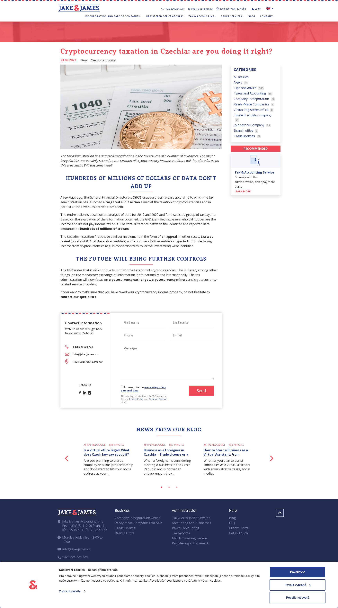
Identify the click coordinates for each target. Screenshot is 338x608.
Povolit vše (297, 572)
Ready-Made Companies (253, 104)
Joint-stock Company (252, 125)
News (240, 82)
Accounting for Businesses (191, 523)
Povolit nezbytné (297, 597)
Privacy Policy (136, 399)
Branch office (245, 130)
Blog (251, 16)
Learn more (243, 191)
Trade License (125, 528)
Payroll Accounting (185, 528)
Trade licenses (247, 136)
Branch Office (125, 533)
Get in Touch (238, 533)
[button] (66, 458)
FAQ (232, 523)
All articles (241, 77)
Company (266, 16)
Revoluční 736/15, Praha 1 (88, 361)
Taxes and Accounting (252, 93)
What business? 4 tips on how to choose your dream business (109, 452)
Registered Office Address (165, 16)
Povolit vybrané (295, 584)
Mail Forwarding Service (189, 538)
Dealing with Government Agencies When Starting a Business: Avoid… (224, 454)
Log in (258, 8)
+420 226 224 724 (174, 8)
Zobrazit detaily (70, 591)
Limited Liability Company (252, 117)
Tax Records (181, 533)
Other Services (231, 16)
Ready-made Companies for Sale (138, 523)
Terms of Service (158, 399)
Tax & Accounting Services (191, 518)
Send (201, 390)
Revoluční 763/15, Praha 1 (233, 8)
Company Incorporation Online (137, 518)
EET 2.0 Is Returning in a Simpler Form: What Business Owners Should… (168, 454)
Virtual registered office (253, 109)
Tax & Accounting (201, 16)
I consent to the (143, 389)
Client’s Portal (239, 528)
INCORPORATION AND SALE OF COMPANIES (112, 16)
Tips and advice (248, 87)
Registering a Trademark (190, 543)
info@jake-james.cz (201, 8)
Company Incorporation (254, 98)
